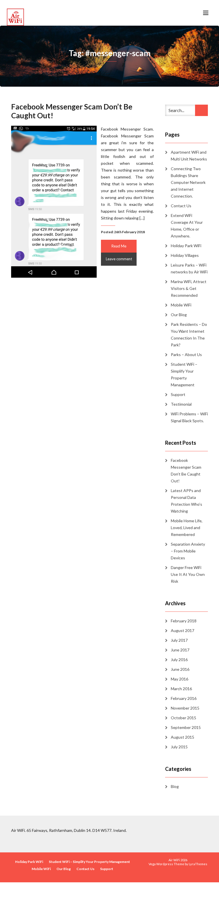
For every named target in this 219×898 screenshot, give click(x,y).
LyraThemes (198, 864)
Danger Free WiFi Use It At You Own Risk (188, 574)
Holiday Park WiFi (186, 245)
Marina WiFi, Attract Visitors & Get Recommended (188, 288)
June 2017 (180, 649)
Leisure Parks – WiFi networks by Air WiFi (189, 268)
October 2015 (183, 717)
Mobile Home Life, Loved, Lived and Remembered (186, 527)
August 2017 (182, 630)
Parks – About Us (186, 354)
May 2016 (179, 678)
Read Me (118, 246)
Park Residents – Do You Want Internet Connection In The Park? (189, 334)
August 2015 (182, 737)
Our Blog (179, 314)
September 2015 (186, 727)
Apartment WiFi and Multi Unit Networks (189, 155)
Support (178, 394)
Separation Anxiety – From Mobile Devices (188, 551)
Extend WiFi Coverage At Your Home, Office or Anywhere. (187, 225)
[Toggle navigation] (205, 13)
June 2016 (180, 669)
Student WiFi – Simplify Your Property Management (184, 374)
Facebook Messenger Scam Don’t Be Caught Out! (71, 111)
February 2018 (183, 620)
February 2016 (183, 698)
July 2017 (179, 640)
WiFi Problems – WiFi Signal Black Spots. (189, 417)
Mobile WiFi (181, 304)
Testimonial (181, 404)
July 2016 (179, 659)
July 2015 (179, 746)
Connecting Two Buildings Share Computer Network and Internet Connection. (188, 182)
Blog (175, 786)
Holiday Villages (185, 255)
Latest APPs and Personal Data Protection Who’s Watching (186, 500)
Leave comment (119, 259)
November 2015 (185, 708)
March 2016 (181, 688)
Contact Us (181, 205)
